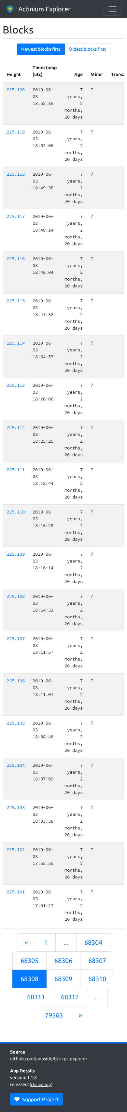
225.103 (16, 807)
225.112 (16, 427)
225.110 (16, 512)
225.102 (16, 850)
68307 (97, 960)
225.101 (16, 892)
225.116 (16, 258)
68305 (29, 960)
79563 (54, 1015)
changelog (41, 1084)
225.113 (16, 385)
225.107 (16, 638)
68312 (70, 997)
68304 (93, 942)
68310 (97, 978)
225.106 (16, 681)
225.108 (16, 596)
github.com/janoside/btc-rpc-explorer (48, 1058)
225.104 (16, 765)
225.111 (16, 470)
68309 (63, 978)
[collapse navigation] (113, 9)
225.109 (16, 554)
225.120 (16, 90)
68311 (36, 997)
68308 (29, 978)
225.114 (16, 343)
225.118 (16, 174)
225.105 (16, 723)
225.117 (16, 216)
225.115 (16, 301)
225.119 (16, 132)
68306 (63, 960)
